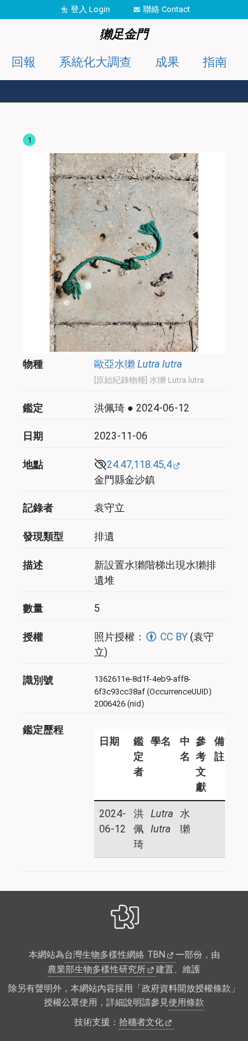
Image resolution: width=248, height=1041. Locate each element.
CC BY (173, 637)
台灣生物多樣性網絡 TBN (114, 954)
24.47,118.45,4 (139, 464)
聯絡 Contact (166, 9)
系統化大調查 (95, 62)
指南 (215, 62)
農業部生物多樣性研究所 (97, 969)
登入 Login (90, 9)
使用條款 (186, 1002)
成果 (167, 62)
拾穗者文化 (141, 1022)
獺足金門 (124, 34)
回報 (23, 62)
